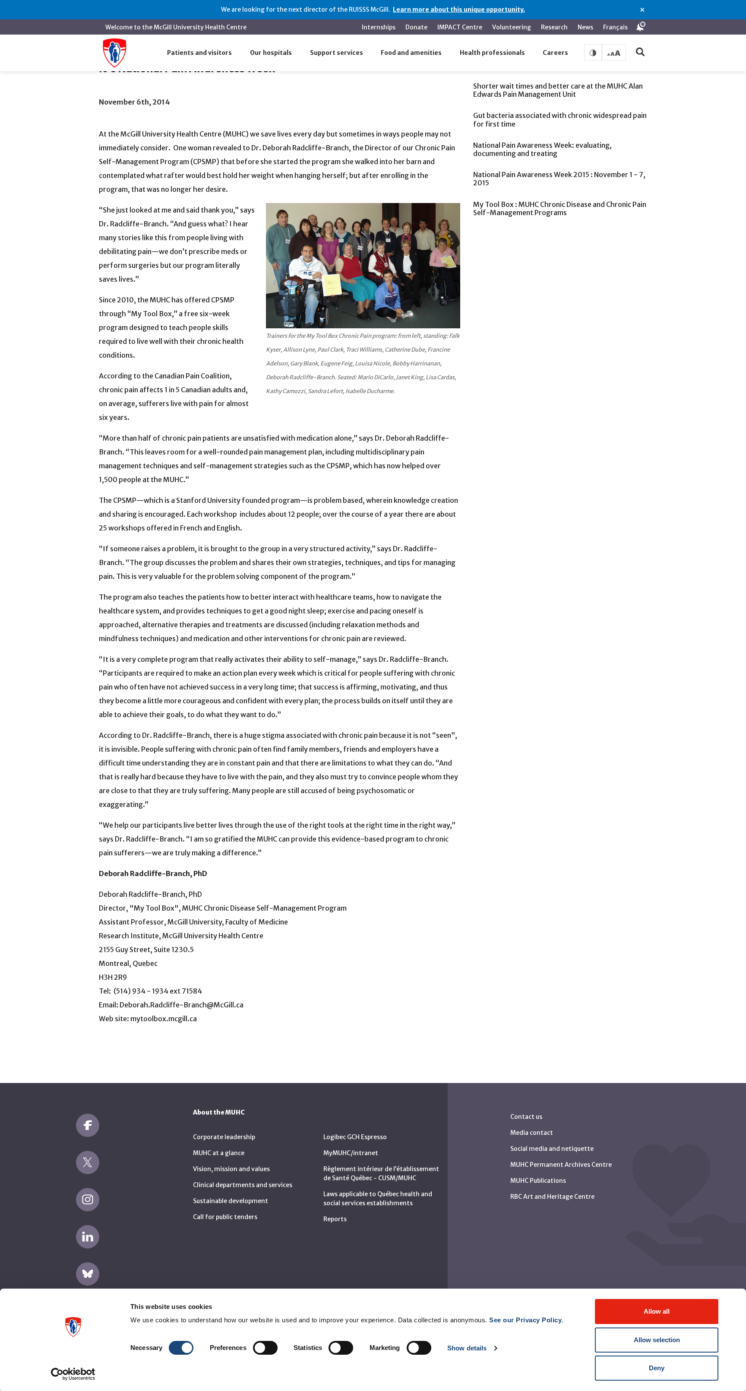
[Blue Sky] (87, 1274)
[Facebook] (87, 1125)
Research (554, 27)
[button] (199, 53)
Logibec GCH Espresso (355, 1137)
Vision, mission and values (231, 1169)
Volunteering (511, 27)
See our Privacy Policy (525, 1320)
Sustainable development (230, 1201)
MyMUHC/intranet (350, 1153)
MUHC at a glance (218, 1153)
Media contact (531, 1133)
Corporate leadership (224, 1137)
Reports (335, 1219)
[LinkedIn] (87, 1236)
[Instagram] (87, 1199)
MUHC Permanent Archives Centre (561, 1165)
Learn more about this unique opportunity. (459, 9)
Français (615, 27)
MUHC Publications (538, 1181)
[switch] (265, 1348)
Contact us (526, 1117)
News (585, 27)
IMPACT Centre (459, 27)
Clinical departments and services (242, 1185)
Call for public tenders (225, 1217)
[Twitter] (87, 1162)
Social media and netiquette (552, 1149)
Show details (467, 1348)
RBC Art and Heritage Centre (552, 1196)
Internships (378, 27)
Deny (656, 1368)
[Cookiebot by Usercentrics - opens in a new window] (73, 1374)
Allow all (657, 1311)
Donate (416, 27)
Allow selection (657, 1339)
